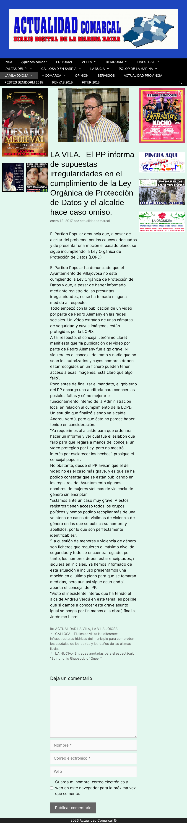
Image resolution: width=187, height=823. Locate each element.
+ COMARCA (51, 75)
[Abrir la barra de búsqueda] (180, 82)
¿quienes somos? (34, 62)
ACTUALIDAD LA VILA (72, 629)
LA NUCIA (97, 69)
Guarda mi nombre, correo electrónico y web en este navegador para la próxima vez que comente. (95, 788)
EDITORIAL (64, 62)
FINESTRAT (145, 62)
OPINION (81, 75)
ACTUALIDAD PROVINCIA (143, 75)
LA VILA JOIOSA (16, 75)
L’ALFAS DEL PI (16, 69)
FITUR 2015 (91, 82)
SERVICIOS (106, 75)
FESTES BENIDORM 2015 (24, 82)
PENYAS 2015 (62, 82)
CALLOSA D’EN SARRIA (58, 69)
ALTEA (87, 62)
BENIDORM (114, 62)
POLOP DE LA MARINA (136, 69)
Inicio (8, 62)
